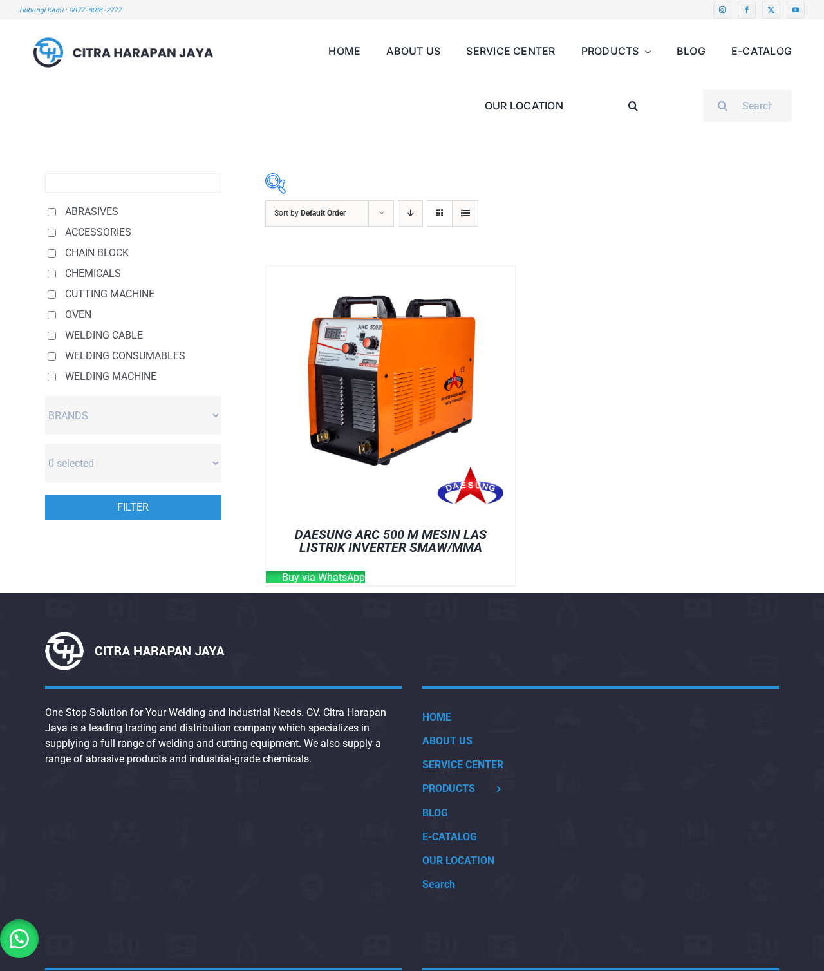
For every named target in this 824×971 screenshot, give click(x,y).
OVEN (78, 314)
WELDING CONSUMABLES (125, 356)
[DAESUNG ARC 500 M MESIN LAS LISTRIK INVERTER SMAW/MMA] (390, 273)
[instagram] (722, 10)
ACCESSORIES (98, 232)
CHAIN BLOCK (97, 253)
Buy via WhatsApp (322, 577)
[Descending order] (410, 213)
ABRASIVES (91, 211)
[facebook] (747, 10)
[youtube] (796, 10)
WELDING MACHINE (110, 376)
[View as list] (465, 213)
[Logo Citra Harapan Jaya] (123, 24)
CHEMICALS (93, 273)
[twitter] (771, 10)
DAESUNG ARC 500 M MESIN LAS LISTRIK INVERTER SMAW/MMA (391, 541)
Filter (133, 507)
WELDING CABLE (104, 335)
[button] (633, 96)
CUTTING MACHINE (109, 294)
